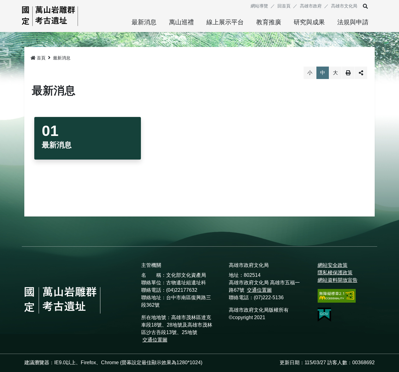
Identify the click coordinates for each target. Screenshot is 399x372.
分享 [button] (361, 73)
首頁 (41, 57)
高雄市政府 (311, 5)
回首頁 (284, 5)
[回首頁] (50, 16)
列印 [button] (348, 73)
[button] (365, 6)
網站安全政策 (333, 265)
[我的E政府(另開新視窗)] (336, 315)
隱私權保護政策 (335, 272)
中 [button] (322, 72)
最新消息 (61, 57)
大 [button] (335, 72)
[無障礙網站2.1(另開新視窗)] (336, 296)
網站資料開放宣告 (338, 280)
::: (244, 5)
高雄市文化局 (344, 5)
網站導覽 (259, 5)
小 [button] (309, 72)
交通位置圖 (154, 339)
